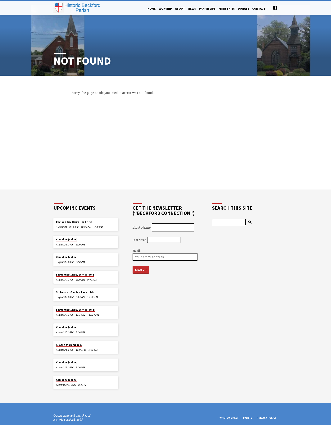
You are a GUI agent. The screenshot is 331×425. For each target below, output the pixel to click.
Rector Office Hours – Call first (74, 222)
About (180, 8)
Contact (258, 8)
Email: (137, 250)
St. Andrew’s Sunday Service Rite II (76, 292)
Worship (165, 8)
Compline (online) (66, 239)
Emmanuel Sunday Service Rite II (75, 309)
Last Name (139, 240)
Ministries (227, 8)
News (192, 8)
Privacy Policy (266, 417)
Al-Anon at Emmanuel (69, 344)
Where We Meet (229, 417)
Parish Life (207, 8)
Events (247, 417)
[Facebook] (275, 7)
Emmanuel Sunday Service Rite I (75, 274)
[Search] (250, 222)
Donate (243, 8)
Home (151, 8)
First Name (142, 227)
